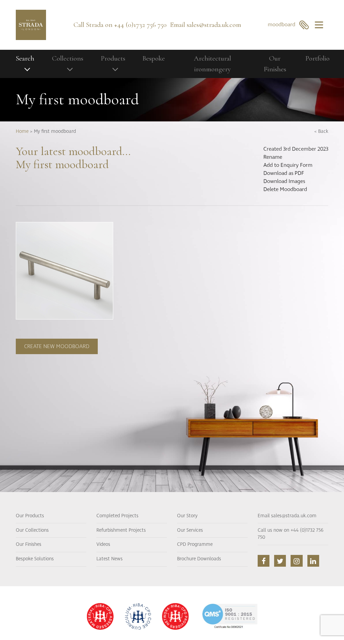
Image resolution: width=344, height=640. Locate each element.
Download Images (284, 181)
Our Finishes (275, 63)
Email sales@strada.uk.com (287, 516)
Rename (272, 157)
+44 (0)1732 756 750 (140, 25)
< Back (321, 131)
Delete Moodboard (285, 189)
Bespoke (153, 58)
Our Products (30, 516)
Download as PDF (283, 173)
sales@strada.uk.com (214, 25)
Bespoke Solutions (35, 559)
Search (25, 58)
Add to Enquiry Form (287, 165)
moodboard (283, 24)
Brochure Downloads (199, 559)
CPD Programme (195, 544)
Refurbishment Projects (121, 530)
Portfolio (317, 58)
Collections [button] (67, 58)
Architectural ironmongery (212, 63)
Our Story (187, 516)
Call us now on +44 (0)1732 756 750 (291, 534)
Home (22, 131)
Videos (103, 544)
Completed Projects (117, 516)
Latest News (109, 559)
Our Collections (32, 530)
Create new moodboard (56, 346)
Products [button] (113, 58)
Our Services (190, 530)
